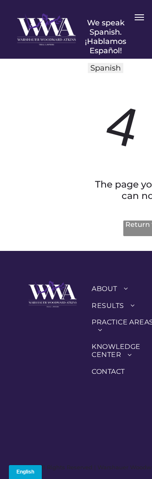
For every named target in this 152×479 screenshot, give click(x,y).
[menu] (139, 17)
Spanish (105, 68)
